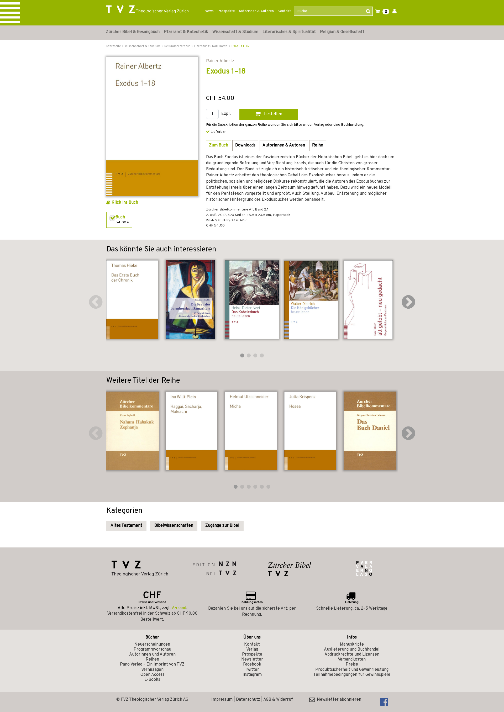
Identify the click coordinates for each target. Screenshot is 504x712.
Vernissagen (152, 669)
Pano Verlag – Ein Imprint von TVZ (152, 664)
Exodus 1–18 (240, 46)
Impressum (222, 699)
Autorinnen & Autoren (256, 11)
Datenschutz (248, 699)
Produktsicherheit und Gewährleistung (351, 669)
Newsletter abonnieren (338, 699)
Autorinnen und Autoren (152, 654)
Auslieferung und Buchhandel (352, 649)
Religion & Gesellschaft (342, 32)
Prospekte (226, 11)
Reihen (152, 659)
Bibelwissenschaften (173, 525)
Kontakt (284, 11)
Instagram (252, 674)
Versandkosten (352, 659)
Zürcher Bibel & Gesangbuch (133, 32)
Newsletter (252, 659)
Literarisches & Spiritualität (289, 32)
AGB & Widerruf (278, 699)
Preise (352, 664)
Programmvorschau (152, 649)
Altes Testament (126, 525)
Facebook (252, 664)
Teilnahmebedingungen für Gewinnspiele (351, 674)
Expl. (226, 114)
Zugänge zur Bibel (222, 525)
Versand (178, 608)
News (209, 11)
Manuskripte (352, 644)
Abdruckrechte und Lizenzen (351, 654)
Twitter (252, 669)
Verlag (252, 649)
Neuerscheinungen (152, 644)
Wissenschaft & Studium (235, 32)
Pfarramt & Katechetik (186, 32)
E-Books (152, 679)
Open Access (152, 674)
